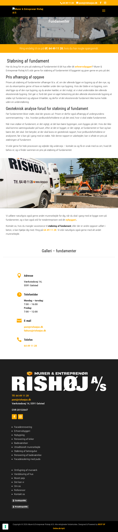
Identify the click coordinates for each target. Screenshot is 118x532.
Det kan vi (19, 482)
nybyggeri (71, 219)
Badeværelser (21, 443)
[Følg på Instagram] (20, 416)
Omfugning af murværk (25, 470)
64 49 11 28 (68, 3)
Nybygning (19, 435)
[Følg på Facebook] (14, 416)
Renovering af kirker (24, 439)
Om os (17, 486)
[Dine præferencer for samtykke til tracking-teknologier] (5, 527)
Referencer (19, 490)
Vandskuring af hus (23, 474)
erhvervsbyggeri (83, 66)
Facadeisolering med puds (27, 459)
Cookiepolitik (20, 500)
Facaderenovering (23, 427)
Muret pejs (19, 478)
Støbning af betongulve (25, 451)
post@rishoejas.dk (33, 327)
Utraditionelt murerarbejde (27, 447)
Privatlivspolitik (21, 507)
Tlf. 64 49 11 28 (20, 395)
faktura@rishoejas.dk (35, 330)
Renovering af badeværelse (27, 455)
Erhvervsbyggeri (22, 431)
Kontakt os (19, 494)
